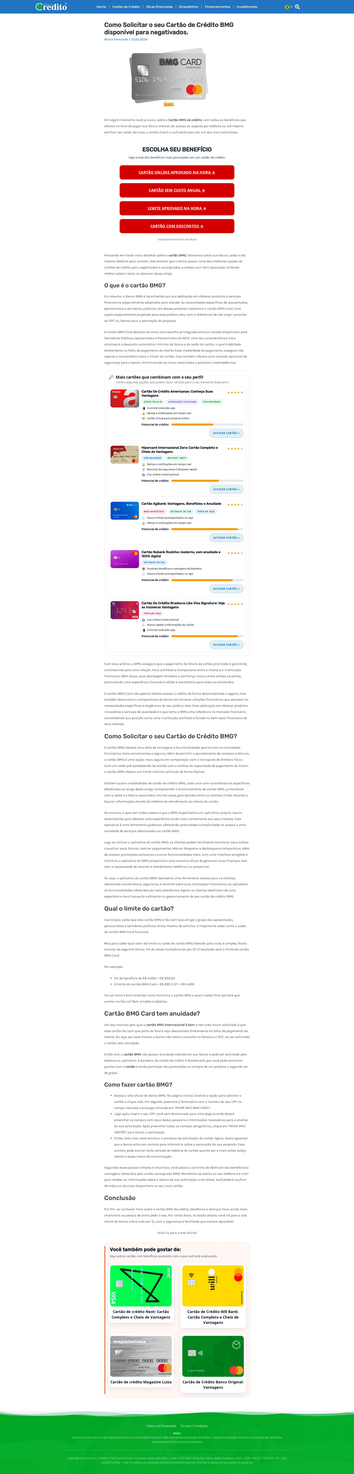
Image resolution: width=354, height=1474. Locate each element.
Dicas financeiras (159, 7)
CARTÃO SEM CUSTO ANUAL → (177, 190)
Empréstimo (189, 7)
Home (101, 7)
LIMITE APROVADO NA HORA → (177, 208)
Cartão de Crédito (126, 7)
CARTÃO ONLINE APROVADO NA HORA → (177, 172)
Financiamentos (217, 7)
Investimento (247, 7)
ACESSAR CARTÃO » (226, 433)
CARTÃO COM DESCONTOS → (177, 226)
